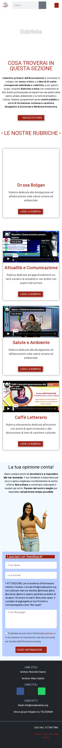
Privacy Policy (41, 734)
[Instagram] (31, 691)
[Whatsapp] (41, 691)
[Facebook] (20, 691)
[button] (56, 5)
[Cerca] (42, 5)
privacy (50, 633)
